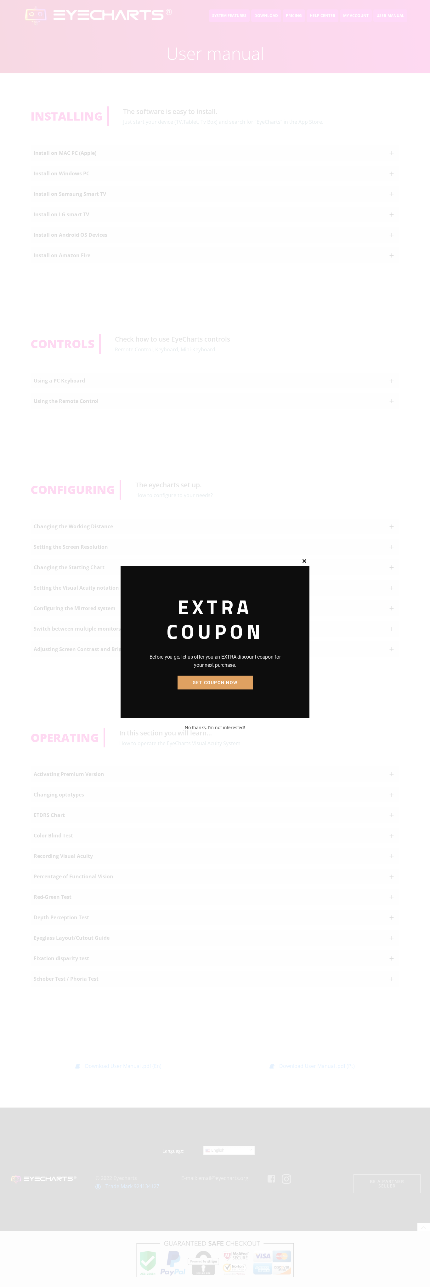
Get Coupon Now (215, 682)
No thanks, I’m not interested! (215, 727)
